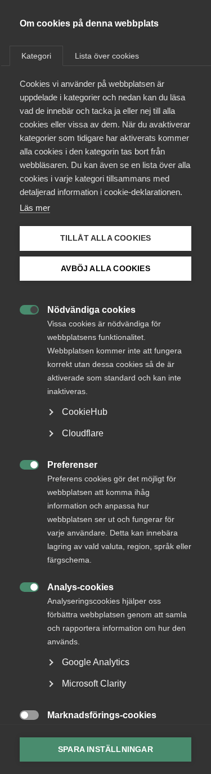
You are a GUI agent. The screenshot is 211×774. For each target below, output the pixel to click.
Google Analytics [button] (95, 662)
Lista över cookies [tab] (107, 55)
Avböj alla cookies (105, 268)
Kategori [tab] (36, 55)
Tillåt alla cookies (105, 238)
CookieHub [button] (84, 412)
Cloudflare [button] (83, 433)
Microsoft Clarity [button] (94, 683)
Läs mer (35, 208)
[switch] (23, 308)
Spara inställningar (105, 749)
